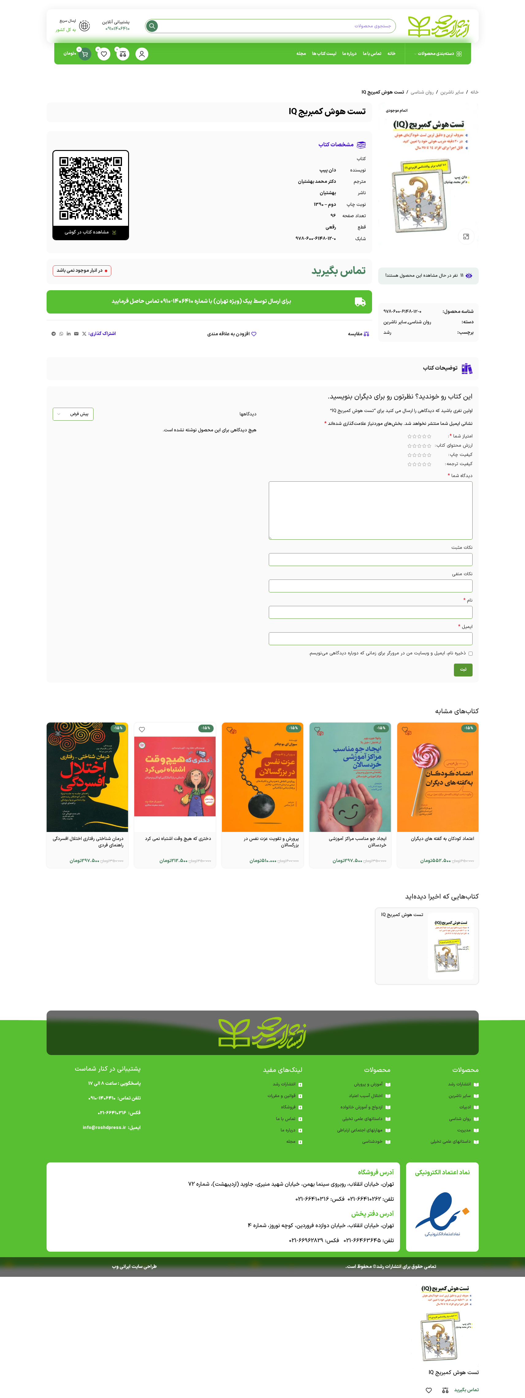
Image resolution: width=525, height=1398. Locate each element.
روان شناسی (422, 92)
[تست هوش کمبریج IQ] (451, 946)
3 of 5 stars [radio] (419, 436)
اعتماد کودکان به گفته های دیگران (442, 838)
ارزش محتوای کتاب (454, 446)
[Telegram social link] (54, 334)
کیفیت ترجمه (460, 465)
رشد (387, 332)
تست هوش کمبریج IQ (402, 915)
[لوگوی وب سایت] (439, 25)
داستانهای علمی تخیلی (362, 1119)
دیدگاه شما (460, 475)
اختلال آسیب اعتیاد (365, 1096)
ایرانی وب (121, 1266)
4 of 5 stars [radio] (414, 436)
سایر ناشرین (452, 92)
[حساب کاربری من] (141, 54)
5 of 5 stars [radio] (409, 436)
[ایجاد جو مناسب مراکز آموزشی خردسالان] (350, 777)
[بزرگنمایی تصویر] (466, 236)
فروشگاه (288, 1107)
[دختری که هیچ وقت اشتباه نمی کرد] (175, 777)
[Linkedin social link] (68, 334)
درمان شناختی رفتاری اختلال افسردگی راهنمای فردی (88, 842)
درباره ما (288, 1130)
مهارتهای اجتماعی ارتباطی (359, 1130)
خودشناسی (372, 1141)
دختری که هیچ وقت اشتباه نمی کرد (178, 838)
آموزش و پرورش (368, 1084)
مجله (290, 1141)
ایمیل (465, 626)
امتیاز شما (461, 437)
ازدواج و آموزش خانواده (361, 1107)
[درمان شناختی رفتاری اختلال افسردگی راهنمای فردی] (87, 777)
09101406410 (117, 29)
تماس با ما (285, 1119)
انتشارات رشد (284, 1084)
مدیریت (464, 1130)
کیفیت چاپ (461, 455)
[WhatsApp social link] (61, 334)
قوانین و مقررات (281, 1096)
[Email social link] (76, 334)
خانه (474, 92)
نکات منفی (462, 574)
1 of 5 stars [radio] (429, 436)
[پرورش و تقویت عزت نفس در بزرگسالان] (262, 777)
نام (468, 600)
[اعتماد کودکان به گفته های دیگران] (438, 777)
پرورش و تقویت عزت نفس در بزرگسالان (271, 842)
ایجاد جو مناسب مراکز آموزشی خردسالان (357, 842)
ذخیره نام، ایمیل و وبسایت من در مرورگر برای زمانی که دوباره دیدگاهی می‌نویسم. (387, 653)
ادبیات (465, 1107)
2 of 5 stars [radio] (424, 436)
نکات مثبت (462, 547)
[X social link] (84, 334)
